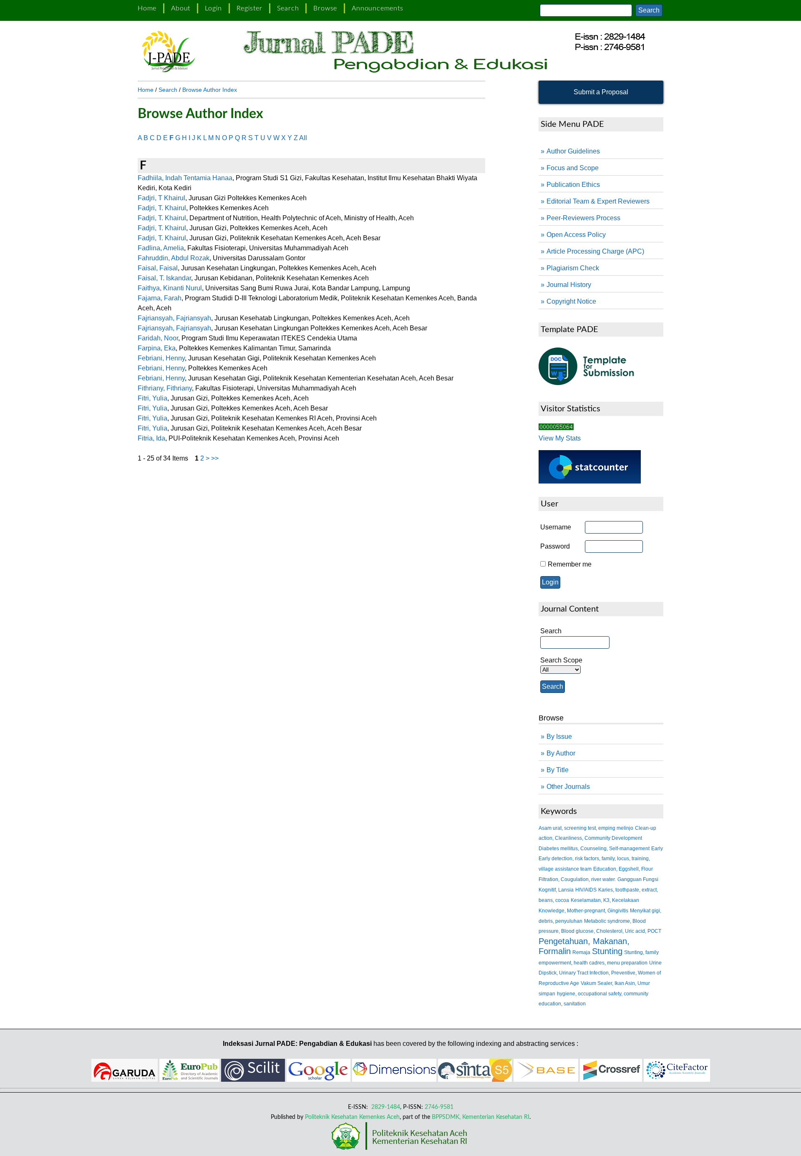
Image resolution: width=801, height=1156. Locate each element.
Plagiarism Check (573, 268)
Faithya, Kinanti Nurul (170, 288)
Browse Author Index (209, 89)
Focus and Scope (573, 167)
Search (288, 8)
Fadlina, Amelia (161, 248)
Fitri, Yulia (152, 398)
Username (555, 527)
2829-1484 (385, 1107)
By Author (561, 753)
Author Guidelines (573, 151)
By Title (558, 769)
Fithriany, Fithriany (165, 388)
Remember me (570, 564)
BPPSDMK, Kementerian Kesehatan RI (480, 1117)
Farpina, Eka (157, 348)
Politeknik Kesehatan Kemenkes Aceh (352, 1117)
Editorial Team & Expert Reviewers (598, 201)
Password (555, 546)
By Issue (559, 736)
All (303, 137)
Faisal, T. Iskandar (164, 278)
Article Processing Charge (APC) (595, 251)
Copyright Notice (571, 301)
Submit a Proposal (601, 92)
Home (147, 8)
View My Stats (560, 438)
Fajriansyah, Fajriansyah (174, 318)
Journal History (569, 284)
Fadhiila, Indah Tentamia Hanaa (185, 177)
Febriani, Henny (161, 358)
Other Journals (568, 786)
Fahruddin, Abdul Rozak (173, 258)
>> (215, 458)
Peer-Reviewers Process (583, 218)
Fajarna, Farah (159, 298)
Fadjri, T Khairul (161, 197)
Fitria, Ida (151, 438)
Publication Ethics (573, 184)
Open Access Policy (576, 234)
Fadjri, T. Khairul (162, 208)
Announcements (377, 8)
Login (213, 8)
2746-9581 (439, 1107)
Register (249, 8)
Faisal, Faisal (158, 268)
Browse (325, 8)
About (180, 8)
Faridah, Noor (158, 338)
